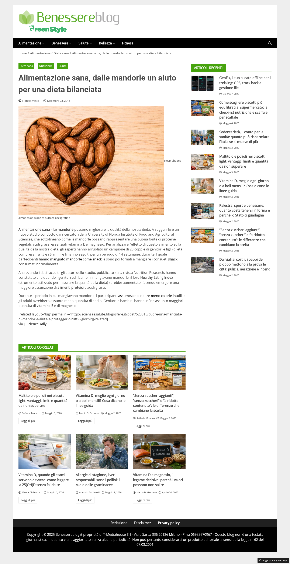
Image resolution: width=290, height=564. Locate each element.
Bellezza (105, 43)
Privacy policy (169, 522)
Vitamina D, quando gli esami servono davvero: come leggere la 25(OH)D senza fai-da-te (43, 479)
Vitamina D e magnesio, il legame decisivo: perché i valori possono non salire (158, 479)
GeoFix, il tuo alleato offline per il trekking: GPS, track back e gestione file (245, 82)
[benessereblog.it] (68, 21)
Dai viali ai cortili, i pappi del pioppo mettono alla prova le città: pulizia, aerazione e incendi (245, 264)
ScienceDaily (36, 324)
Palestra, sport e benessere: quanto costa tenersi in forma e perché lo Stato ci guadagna (244, 210)
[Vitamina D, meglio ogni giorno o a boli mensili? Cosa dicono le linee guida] (102, 372)
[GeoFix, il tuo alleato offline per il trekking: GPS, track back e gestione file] (202, 83)
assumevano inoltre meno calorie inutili (149, 295)
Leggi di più (28, 421)
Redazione (119, 522)
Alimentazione (29, 43)
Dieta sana (26, 66)
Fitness (127, 43)
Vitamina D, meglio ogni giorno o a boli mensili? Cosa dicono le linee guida (100, 400)
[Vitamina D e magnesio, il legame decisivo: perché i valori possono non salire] (159, 451)
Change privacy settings (273, 560)
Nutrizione (45, 66)
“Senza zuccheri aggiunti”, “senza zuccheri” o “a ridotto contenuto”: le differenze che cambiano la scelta (156, 403)
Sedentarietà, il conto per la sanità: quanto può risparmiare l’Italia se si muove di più (244, 136)
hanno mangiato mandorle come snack (70, 259)
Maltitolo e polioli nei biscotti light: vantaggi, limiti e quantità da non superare (43, 400)
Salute (84, 43)
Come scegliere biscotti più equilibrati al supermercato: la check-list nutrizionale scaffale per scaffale (243, 110)
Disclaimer (142, 522)
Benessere (60, 43)
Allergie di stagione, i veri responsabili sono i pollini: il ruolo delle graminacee (98, 479)
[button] (270, 43)
